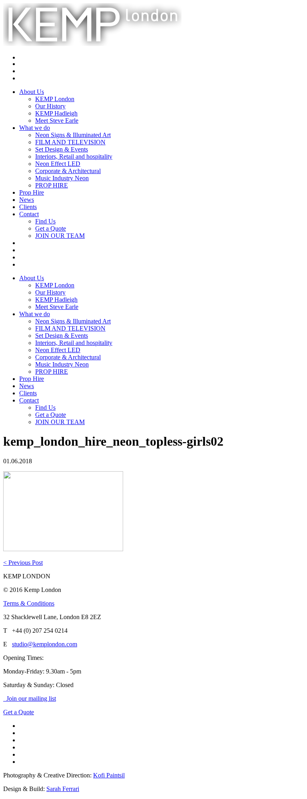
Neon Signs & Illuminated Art (73, 135)
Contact (29, 214)
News (26, 199)
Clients (28, 206)
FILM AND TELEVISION (70, 142)
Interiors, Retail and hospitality (73, 156)
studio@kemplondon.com (44, 644)
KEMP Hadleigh (56, 113)
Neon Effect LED (57, 163)
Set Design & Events (61, 149)
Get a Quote (50, 228)
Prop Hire (31, 192)
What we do (34, 127)
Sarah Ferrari (62, 788)
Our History (50, 106)
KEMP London (54, 99)
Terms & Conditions (28, 603)
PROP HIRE (51, 185)
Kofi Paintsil (109, 775)
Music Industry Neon (62, 178)
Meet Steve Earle (56, 120)
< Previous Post (23, 562)
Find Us (45, 221)
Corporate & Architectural (68, 170)
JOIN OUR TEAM (60, 235)
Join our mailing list (29, 698)
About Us (31, 91)
